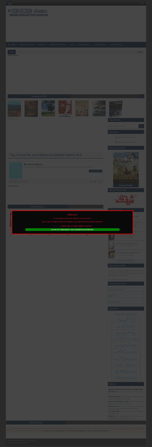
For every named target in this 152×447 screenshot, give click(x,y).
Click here (56, 226)
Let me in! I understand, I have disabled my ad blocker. (72, 230)
